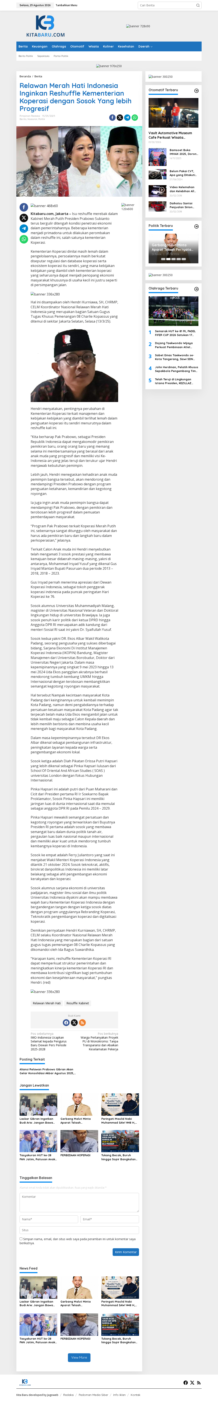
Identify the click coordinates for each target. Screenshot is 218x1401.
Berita (23, 119)
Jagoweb (52, 1395)
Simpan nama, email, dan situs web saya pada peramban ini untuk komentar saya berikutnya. (78, 1241)
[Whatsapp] (135, 117)
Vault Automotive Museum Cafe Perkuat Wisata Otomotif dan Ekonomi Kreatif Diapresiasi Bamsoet (172, 135)
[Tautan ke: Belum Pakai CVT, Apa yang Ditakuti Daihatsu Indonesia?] (157, 174)
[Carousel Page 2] (168, 259)
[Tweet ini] (120, 117)
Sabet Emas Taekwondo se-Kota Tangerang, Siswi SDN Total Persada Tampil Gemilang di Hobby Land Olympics (174, 357)
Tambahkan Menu (66, 5)
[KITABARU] (45, 26)
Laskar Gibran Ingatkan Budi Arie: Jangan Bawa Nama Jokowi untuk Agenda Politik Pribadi (36, 1120)
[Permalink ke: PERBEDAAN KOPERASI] (79, 1141)
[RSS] (82, 1022)
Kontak (135, 1395)
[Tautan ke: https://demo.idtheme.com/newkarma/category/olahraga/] (196, 289)
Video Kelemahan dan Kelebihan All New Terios (182, 189)
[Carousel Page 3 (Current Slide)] (173, 259)
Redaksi (68, 1395)
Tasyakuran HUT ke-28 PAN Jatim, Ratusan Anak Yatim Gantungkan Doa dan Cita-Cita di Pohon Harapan (37, 1157)
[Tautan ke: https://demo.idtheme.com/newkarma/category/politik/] (196, 226)
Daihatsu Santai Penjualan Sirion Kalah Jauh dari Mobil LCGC (181, 205)
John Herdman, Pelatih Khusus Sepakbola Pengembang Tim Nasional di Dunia (176, 369)
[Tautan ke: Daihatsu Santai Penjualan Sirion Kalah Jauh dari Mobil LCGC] (157, 206)
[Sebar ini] (112, 117)
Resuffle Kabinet (77, 1003)
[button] (198, 5)
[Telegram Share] (127, 117)
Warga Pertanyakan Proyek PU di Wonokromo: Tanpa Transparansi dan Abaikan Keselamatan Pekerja (99, 1041)
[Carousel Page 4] (178, 259)
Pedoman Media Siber (93, 1395)
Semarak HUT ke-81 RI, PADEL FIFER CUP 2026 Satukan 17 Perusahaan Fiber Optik (175, 333)
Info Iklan (119, 1395)
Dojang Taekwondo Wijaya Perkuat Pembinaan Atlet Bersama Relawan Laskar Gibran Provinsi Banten (174, 345)
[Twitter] (74, 1022)
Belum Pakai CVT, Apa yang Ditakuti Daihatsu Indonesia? (184, 173)
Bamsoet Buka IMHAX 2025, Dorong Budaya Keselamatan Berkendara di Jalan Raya (184, 152)
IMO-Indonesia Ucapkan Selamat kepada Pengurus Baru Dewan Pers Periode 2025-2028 (49, 1041)
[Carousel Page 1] (163, 259)
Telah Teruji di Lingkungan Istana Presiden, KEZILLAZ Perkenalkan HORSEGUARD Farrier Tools (173, 381)
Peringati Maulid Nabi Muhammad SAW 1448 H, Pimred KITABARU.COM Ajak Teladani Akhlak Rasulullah (118, 1120)
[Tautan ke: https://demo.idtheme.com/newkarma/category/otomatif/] (196, 90)
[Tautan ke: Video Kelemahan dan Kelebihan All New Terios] (157, 191)
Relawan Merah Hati (47, 1003)
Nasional (32, 119)
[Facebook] (66, 1022)
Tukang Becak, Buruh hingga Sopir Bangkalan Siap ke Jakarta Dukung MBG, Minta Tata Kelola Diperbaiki (118, 1157)
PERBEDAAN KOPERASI (75, 1155)
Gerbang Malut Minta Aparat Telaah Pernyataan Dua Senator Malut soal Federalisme (78, 1120)
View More (79, 1357)
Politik (41, 119)
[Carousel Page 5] (184, 259)
